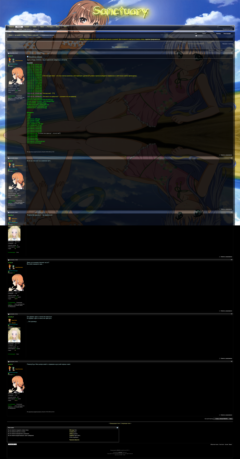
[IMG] (71, 433)
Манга (42, 26)
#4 (231, 259)
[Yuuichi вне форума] (16, 75)
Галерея (26, 26)
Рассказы (50, 26)
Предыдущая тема (115, 423)
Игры (57, 26)
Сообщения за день (12, 29)
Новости (11, 26)
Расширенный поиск (227, 29)
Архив (226, 444)
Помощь (218, 33)
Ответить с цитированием (226, 155)
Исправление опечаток (121, 47)
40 (15, 248)
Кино (65, 26)
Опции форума (27, 29)
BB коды (71, 430)
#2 (231, 158)
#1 (231, 53)
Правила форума (74, 440)
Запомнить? (200, 35)
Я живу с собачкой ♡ (33, 35)
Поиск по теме (219, 50)
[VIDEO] (71, 435)
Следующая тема (125, 423)
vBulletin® (120, 452)
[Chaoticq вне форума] (14, 233)
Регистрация (227, 33)
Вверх (231, 418)
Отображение (228, 50)
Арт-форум (18, 35)
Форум (19, 26)
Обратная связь (214, 444)
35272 (16, 92)
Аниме (34, 26)
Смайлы (71, 432)
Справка (20, 29)
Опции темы (211, 50)
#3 (231, 212)
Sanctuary (221, 444)
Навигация (35, 29)
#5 (231, 314)
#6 (231, 361)
